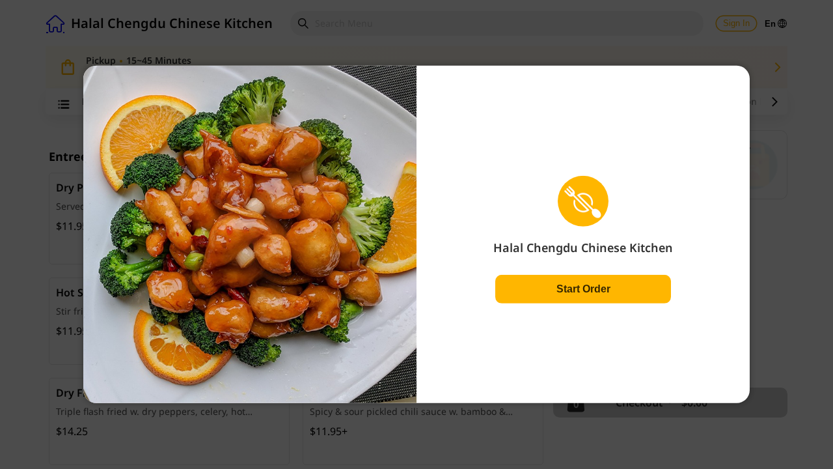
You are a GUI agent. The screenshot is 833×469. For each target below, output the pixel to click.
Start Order (583, 288)
